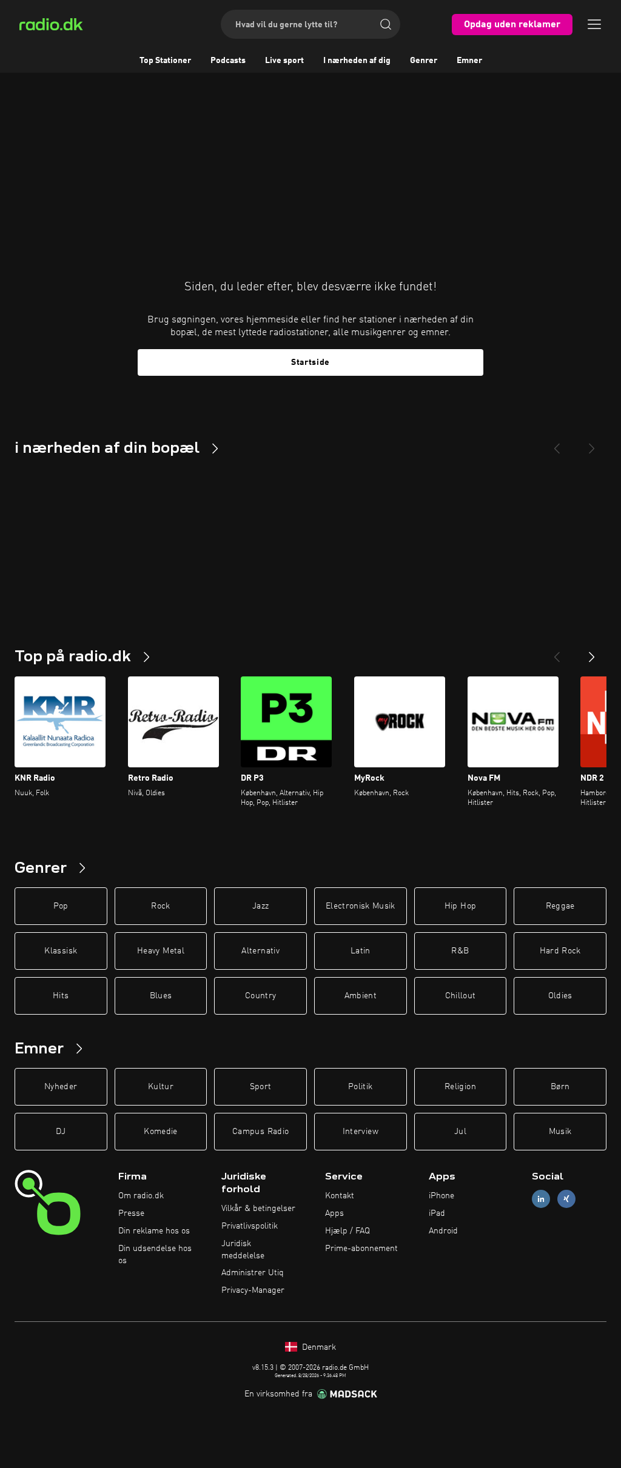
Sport (261, 1087)
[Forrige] (556, 652)
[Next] (591, 443)
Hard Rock (560, 951)
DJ (60, 1131)
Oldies (560, 996)
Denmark (318, 1347)
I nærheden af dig (357, 60)
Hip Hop (460, 906)
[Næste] (591, 652)
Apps (334, 1213)
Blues (161, 996)
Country (260, 996)
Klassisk (60, 951)
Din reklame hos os (154, 1231)
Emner (469, 60)
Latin (361, 951)
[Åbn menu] (594, 24)
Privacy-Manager (252, 1290)
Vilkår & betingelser (258, 1208)
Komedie (160, 1131)
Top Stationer (165, 60)
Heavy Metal (160, 951)
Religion (460, 1087)
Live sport (284, 60)
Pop (61, 906)
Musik (560, 1131)
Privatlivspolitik (249, 1226)
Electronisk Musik (360, 906)
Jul (460, 1131)
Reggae (560, 906)
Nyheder (60, 1087)
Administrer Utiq (252, 1273)
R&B (460, 951)
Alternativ (260, 951)
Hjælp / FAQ (347, 1231)
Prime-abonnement (361, 1248)
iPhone (441, 1196)
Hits (61, 996)
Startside (310, 362)
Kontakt (339, 1196)
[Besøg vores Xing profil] (566, 1199)
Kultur (160, 1087)
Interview (360, 1131)
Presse (131, 1213)
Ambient (360, 996)
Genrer (423, 60)
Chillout (460, 996)
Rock (160, 906)
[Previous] (556, 443)
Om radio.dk (141, 1196)
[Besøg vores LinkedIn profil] (541, 1199)
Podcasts (228, 60)
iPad (437, 1213)
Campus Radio (260, 1131)
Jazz (260, 906)
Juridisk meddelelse (242, 1249)
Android (443, 1231)
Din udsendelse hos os (155, 1254)
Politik (360, 1087)
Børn (560, 1087)
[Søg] (385, 24)
